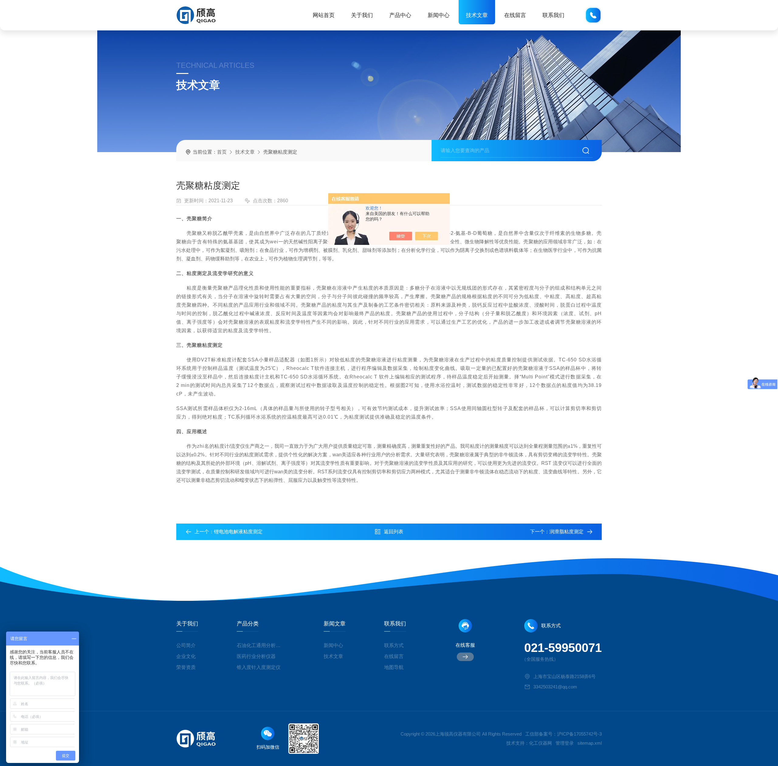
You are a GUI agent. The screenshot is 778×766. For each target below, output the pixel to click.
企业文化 (186, 656)
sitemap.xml (589, 743)
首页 (222, 152)
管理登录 (565, 743)
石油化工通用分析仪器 (261, 645)
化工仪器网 (540, 743)
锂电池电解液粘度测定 (238, 531)
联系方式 (394, 645)
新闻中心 (438, 15)
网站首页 (324, 15)
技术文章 (477, 15)
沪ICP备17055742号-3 (579, 733)
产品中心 (400, 15)
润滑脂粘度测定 (566, 531)
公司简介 (186, 645)
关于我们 (362, 15)
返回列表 (393, 531)
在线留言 (515, 15)
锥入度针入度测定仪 (259, 667)
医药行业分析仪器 (256, 656)
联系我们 (553, 15)
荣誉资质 (186, 667)
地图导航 (394, 667)
